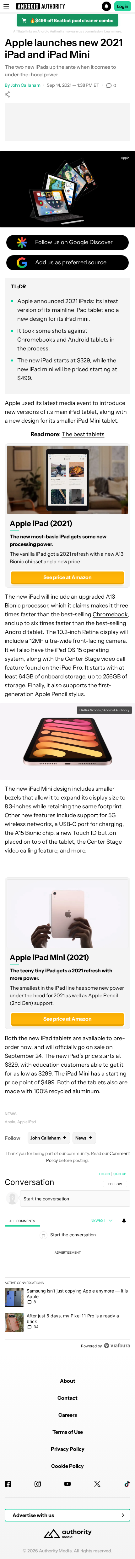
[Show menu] (6, 6)
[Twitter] (97, 1484)
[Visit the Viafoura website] (117, 1345)
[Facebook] (8, 1484)
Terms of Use (67, 1432)
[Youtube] (67, 1484)
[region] (67, 1261)
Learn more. (113, 31)
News (11, 1113)
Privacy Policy (67, 1449)
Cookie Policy (67, 1466)
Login (122, 6)
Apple (10, 1121)
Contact (67, 1398)
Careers (67, 1415)
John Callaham (25, 85)
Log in (104, 1174)
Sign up (119, 1174)
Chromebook (110, 614)
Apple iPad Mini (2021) (49, 957)
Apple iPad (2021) (41, 523)
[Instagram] (38, 1484)
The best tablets (83, 434)
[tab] (22, 1221)
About (67, 1381)
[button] (67, 6)
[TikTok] (127, 1484)
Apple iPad (26, 1121)
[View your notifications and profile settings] (124, 1220)
